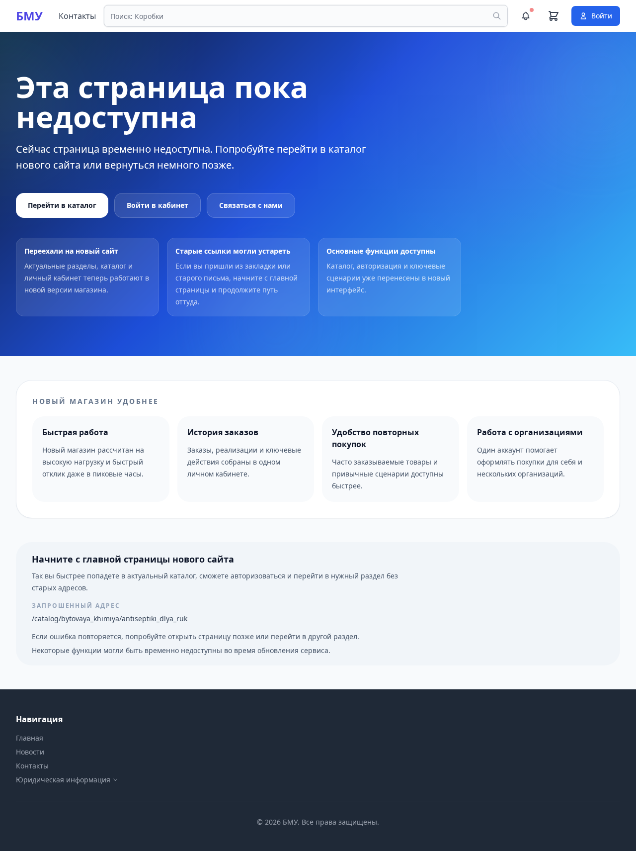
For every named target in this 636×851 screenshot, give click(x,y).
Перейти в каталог (62, 205)
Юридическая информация (63, 779)
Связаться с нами (251, 205)
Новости (30, 751)
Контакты (77, 15)
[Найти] (497, 16)
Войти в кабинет (157, 205)
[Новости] (526, 16)
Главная (29, 738)
